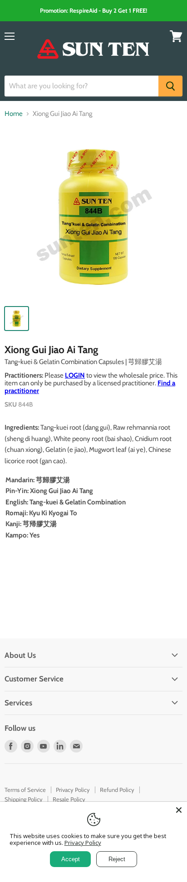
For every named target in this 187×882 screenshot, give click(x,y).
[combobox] (81, 86)
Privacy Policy (73, 789)
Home (14, 114)
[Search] (170, 86)
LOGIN (75, 375)
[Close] (178, 810)
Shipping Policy (24, 799)
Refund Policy (117, 789)
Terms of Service (25, 789)
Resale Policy (69, 799)
